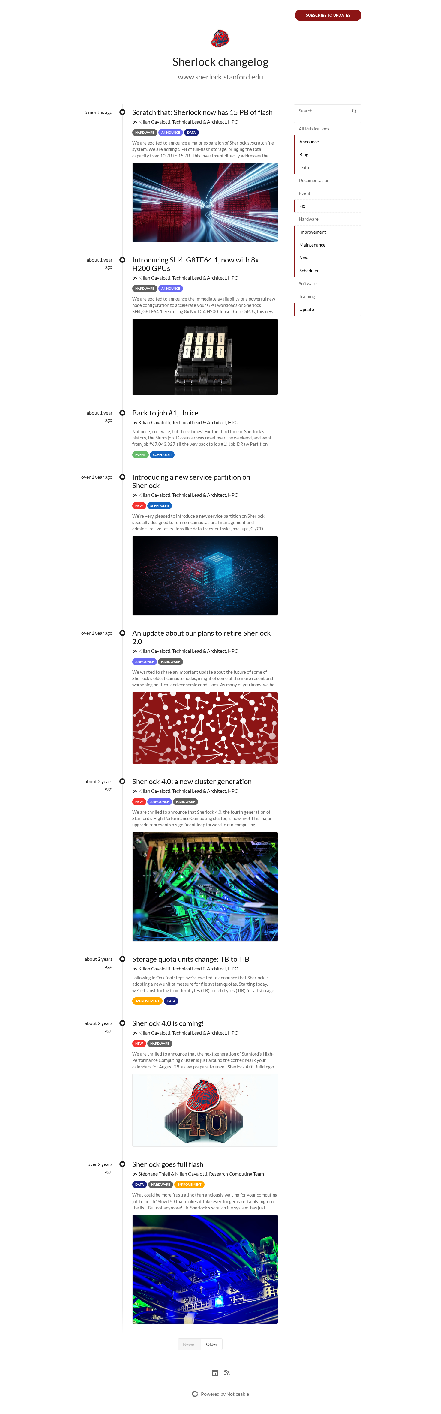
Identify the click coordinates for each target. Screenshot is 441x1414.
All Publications (314, 128)
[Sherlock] (221, 39)
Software (308, 283)
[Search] (354, 111)
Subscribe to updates (328, 15)
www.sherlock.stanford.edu (220, 76)
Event (304, 193)
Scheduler (309, 270)
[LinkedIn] (218, 1372)
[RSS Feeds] (227, 1372)
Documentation (314, 180)
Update (306, 309)
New (303, 257)
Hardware (309, 219)
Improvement (312, 232)
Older (212, 1344)
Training (307, 296)
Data (304, 167)
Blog (303, 154)
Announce (309, 141)
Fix (302, 206)
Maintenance (312, 244)
